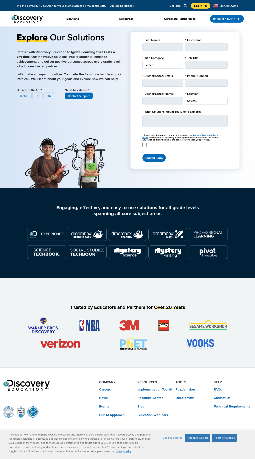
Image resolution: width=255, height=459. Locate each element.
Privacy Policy (123, 451)
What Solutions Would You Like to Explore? (171, 111)
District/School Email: (157, 75)
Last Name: (193, 39)
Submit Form (154, 158)
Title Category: (153, 57)
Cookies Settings (172, 437)
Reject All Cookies (224, 437)
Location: (192, 93)
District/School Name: (158, 93)
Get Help (175, 5)
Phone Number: (196, 75)
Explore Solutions (122, 5)
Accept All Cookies (198, 437)
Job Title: (192, 57)
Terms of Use (199, 135)
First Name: (151, 39)
